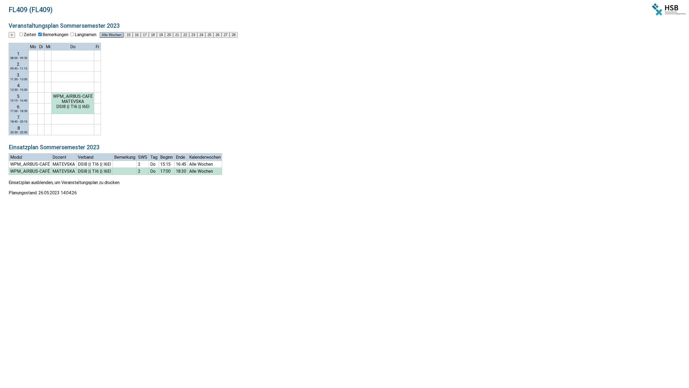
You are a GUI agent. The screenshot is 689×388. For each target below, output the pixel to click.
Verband (85, 157)
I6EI (86, 106)
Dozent (59, 157)
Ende (180, 157)
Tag (153, 157)
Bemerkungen (55, 34)
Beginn (166, 157)
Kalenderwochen (205, 157)
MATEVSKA (73, 101)
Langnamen (85, 34)
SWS (142, 157)
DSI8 (61, 106)
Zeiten (30, 34)
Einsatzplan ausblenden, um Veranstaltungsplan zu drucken (64, 182)
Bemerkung (124, 157)
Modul (16, 157)
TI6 (74, 106)
